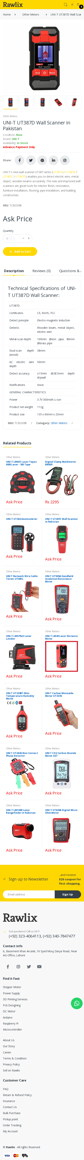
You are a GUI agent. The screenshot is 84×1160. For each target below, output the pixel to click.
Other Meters (30, 14)
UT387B (70, 172)
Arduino (8, 1017)
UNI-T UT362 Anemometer (22, 519)
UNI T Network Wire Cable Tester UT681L (22, 577)
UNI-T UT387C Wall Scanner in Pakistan (61, 520)
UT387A (58, 172)
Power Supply (11, 993)
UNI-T (16, 139)
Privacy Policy (11, 1064)
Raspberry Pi (10, 1023)
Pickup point (10, 1119)
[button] (65, 4)
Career (7, 1052)
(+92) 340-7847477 (59, 936)
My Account (10, 1131)
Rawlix (10, 1147)
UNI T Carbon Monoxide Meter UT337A (59, 695)
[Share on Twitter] (31, 160)
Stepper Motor (12, 987)
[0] (78, 4)
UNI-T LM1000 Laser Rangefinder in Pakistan (21, 811)
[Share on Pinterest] (42, 160)
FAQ (5, 1089)
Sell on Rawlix (11, 1070)
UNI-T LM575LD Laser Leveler (18, 637)
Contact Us (10, 1107)
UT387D (20, 176)
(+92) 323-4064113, (26, 936)
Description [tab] (14, 270)
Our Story (9, 1046)
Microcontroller (12, 1029)
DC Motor (9, 1011)
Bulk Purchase (12, 1113)
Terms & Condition (15, 1058)
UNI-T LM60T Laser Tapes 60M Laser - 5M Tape (21, 463)
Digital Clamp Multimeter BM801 (60, 463)
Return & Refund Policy (17, 1095)
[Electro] (13, 4)
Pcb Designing (12, 1005)
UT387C (8, 176)
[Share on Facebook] (19, 160)
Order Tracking (12, 1125)
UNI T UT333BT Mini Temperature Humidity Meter (20, 696)
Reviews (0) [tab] (41, 270)
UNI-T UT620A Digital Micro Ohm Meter (61, 811)
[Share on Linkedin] (53, 160)
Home (7, 14)
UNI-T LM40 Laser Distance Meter (61, 637)
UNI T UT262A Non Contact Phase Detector (22, 754)
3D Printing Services (15, 999)
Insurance (9, 1101)
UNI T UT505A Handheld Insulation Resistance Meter (59, 578)
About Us (8, 1040)
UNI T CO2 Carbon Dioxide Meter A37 (60, 754)
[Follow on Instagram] (65, 160)
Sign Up (67, 894)
